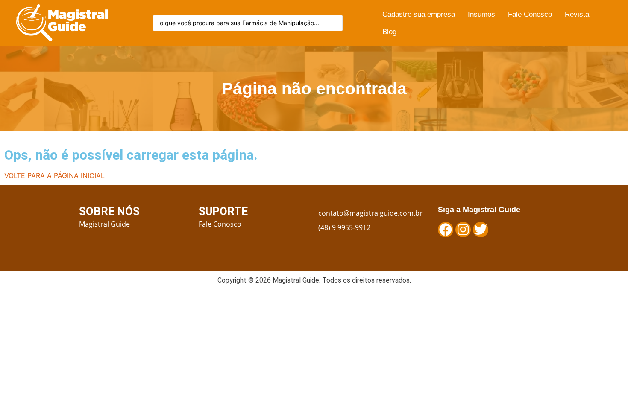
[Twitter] (480, 229)
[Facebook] (445, 229)
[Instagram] (463, 229)
